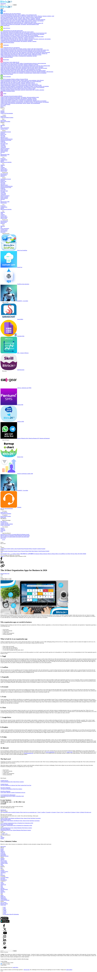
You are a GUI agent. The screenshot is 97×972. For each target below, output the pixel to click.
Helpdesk (2, 858)
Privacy (4, 909)
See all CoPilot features (5, 104)
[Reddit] (4, 948)
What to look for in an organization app (28, 812)
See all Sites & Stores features (7, 74)
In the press (3, 853)
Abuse (4, 913)
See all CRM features (5, 25)
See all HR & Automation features (8, 91)
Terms (4, 908)
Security (5, 911)
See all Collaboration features (7, 57)
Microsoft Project (4, 889)
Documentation (4, 879)
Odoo (2, 893)
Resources (3, 875)
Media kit (2, 851)
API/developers (4, 898)
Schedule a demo (4, 863)
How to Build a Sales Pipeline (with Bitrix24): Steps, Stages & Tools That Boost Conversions (20, 820)
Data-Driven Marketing (5, 829)
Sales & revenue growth (6, 819)
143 (6, 833)
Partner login (3, 904)
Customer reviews (4, 871)
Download (3, 878)
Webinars (2, 859)
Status (2, 864)
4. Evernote (53, 812)
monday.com (3, 884)
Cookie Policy (15, 967)
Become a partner (4, 903)
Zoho (2, 885)
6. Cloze (61, 812)
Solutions (2, 870)
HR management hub (28, 753)
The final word (88, 812)
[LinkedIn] (4, 941)
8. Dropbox (72, 812)
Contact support (4, 862)
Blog (2, 867)
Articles (2, 556)
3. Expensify (48, 812)
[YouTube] (5, 934)
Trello (2, 887)
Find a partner (3, 902)
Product (2, 848)
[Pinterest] (4, 944)
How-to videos (4, 860)
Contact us (3, 852)
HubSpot (2, 888)
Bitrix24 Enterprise (4, 856)
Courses (2, 865)
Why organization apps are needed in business (10, 812)
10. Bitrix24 (82, 812)
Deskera (2, 890)
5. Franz (57, 812)
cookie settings (69, 969)
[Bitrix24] (6, 2)
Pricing (2, 106)
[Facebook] (4, 927)
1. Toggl (38, 812)
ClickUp (2, 883)
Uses (2, 873)
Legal (4, 907)
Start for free (3, 3)
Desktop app (3, 897)
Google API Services (5, 900)
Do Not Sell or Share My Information (11, 914)
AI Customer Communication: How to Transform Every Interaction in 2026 (16, 825)
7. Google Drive (66, 812)
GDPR (4, 910)
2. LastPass (42, 812)
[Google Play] (5, 922)
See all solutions (4, 230)
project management (50, 752)
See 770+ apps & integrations (7, 508)
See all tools (3, 105)
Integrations (3, 232)
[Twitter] (4, 930)
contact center (69, 752)
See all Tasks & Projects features (7, 42)
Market (2, 895)
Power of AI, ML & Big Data (7, 824)
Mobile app (3, 896)
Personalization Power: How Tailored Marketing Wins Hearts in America (16, 830)
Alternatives (3, 872)
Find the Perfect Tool (5, 573)
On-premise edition (5, 877)
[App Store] (4, 919)
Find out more (27, 969)
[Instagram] (4, 937)
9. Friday (77, 812)
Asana (2, 882)
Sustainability (3, 854)
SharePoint (3, 891)
